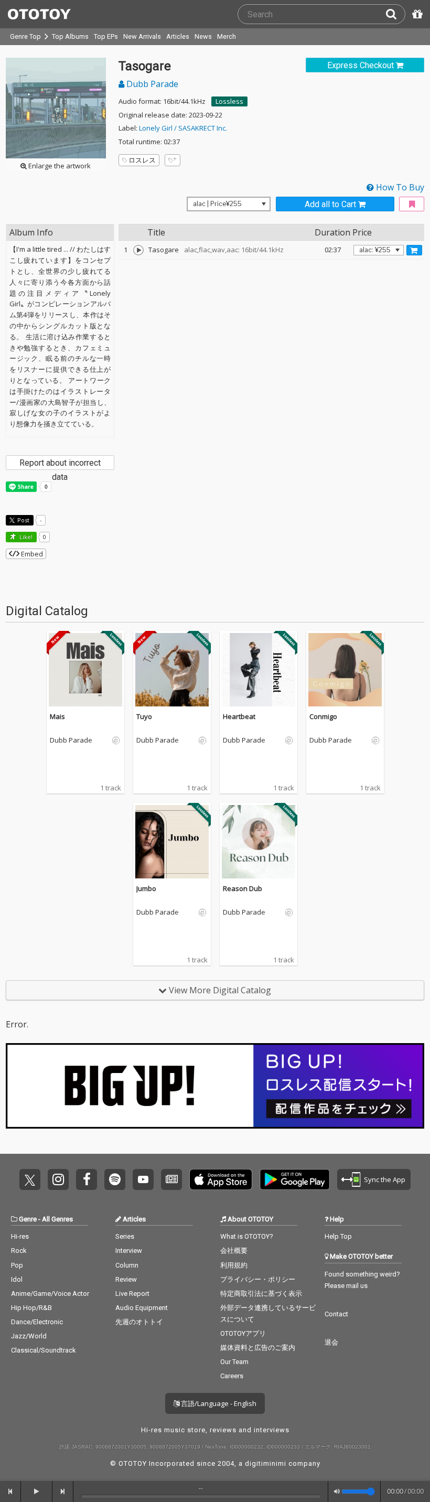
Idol (17, 1279)
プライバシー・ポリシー (257, 1279)
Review (126, 1279)
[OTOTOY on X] (29, 1179)
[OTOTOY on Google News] (171, 1179)
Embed (31, 554)
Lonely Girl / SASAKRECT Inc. (183, 128)
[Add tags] (172, 160)
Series (124, 1236)
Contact (336, 1314)
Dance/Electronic (37, 1322)
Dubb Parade (151, 84)
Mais (57, 716)
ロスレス (142, 160)
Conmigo (323, 716)
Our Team (234, 1362)
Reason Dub (242, 888)
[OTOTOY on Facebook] (86, 1179)
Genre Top (25, 36)
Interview (128, 1250)
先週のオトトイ (139, 1322)
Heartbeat (239, 716)
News (203, 36)
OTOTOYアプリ (243, 1333)
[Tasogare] (138, 250)
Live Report (132, 1293)
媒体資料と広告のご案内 (257, 1347)
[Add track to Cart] (414, 250)
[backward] (10, 1491)
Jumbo (146, 888)
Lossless (229, 101)
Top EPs (106, 36)
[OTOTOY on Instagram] (58, 1179)
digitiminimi (265, 1463)
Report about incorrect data (60, 464)
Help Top (338, 1236)
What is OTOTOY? (246, 1236)
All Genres (57, 1219)
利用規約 (234, 1265)
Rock (19, 1250)
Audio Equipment (141, 1308)
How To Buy (399, 187)
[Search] (395, 14)
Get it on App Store (220, 1179)
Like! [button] (25, 537)
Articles (177, 36)
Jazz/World (29, 1336)
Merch (226, 36)
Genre (28, 1219)
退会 (331, 1342)
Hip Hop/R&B (31, 1308)
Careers (231, 1376)
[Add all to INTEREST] (411, 204)
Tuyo (144, 716)
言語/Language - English (217, 1403)
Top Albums (70, 36)
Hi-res (20, 1236)
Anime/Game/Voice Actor (50, 1293)
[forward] (62, 1491)
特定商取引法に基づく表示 (261, 1293)
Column (126, 1265)
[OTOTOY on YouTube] (143, 1179)
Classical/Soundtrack (43, 1350)
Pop (17, 1265)
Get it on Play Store (295, 1179)
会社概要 (234, 1250)
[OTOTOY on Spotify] (114, 1179)
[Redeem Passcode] (416, 14)
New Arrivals (142, 36)
